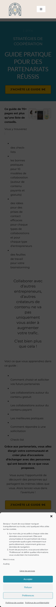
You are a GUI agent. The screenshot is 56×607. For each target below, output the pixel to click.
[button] (51, 516)
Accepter (28, 579)
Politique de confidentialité (37, 603)
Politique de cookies (15, 603)
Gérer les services (27, 571)
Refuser (28, 587)
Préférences (28, 595)
